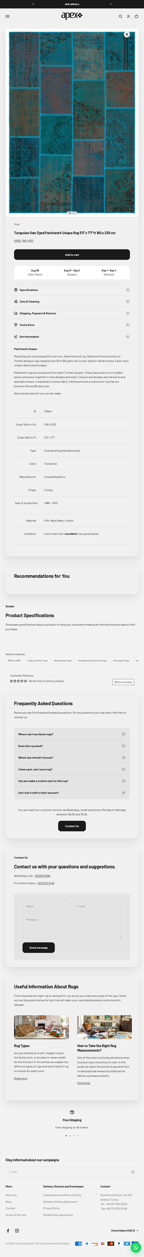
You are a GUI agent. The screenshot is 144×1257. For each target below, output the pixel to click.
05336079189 (42, 875)
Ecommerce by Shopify (56, 1243)
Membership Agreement (58, 1214)
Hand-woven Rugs (63, 660)
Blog (8, 1201)
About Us (11, 1195)
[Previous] (33, 4)
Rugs (16, 224)
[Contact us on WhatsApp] (136, 1247)
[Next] (111, 4)
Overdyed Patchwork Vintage (92, 660)
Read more (20, 1078)
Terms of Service (16, 1214)
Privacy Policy (51, 1208)
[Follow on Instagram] (17, 1230)
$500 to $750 (14, 660)
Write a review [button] (123, 682)
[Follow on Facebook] (8, 1230)
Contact (10, 1208)
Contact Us (72, 826)
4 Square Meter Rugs (37, 660)
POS (37, 1243)
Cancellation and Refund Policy (62, 1195)
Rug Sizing (83, 1082)
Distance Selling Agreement (60, 1201)
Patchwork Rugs (121, 660)
